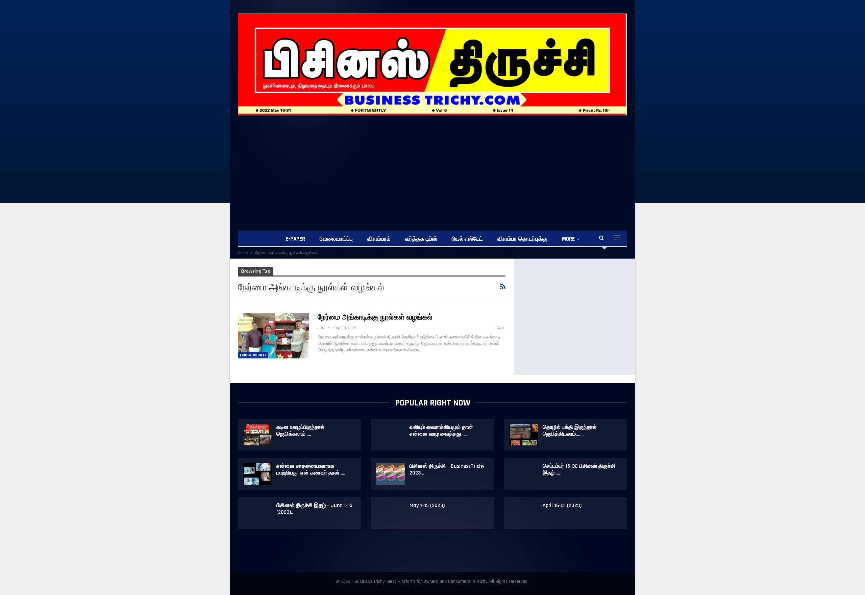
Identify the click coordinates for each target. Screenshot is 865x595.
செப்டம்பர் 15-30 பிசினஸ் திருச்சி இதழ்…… (579, 470)
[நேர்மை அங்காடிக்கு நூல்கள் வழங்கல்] (273, 335)
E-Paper (295, 239)
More (568, 239)
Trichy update (253, 355)
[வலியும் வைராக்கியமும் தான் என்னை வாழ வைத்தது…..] (390, 435)
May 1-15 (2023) (427, 505)
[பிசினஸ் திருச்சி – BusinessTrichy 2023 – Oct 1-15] (390, 474)
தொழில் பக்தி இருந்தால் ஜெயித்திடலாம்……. (569, 431)
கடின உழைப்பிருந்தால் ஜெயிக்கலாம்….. (300, 431)
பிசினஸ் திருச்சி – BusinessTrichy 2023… (447, 470)
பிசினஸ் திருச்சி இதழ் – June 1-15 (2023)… (314, 509)
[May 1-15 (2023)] (390, 513)
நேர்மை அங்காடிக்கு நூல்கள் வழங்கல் (375, 317)
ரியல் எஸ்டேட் (467, 239)
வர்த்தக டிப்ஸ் (421, 239)
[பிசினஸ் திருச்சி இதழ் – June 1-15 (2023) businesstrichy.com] (257, 513)
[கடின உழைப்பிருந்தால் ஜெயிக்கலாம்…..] (257, 435)
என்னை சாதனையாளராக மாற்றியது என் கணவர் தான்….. (310, 470)
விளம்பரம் (379, 239)
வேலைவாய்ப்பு (336, 239)
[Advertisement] (440, 166)
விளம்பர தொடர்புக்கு (522, 239)
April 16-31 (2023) (562, 505)
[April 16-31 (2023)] (523, 513)
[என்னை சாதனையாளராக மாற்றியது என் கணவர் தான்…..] (257, 474)
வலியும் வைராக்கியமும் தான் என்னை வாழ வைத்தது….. (441, 431)
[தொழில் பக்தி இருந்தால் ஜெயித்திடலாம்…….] (523, 435)
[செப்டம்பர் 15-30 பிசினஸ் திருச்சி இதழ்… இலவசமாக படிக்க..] (523, 474)
